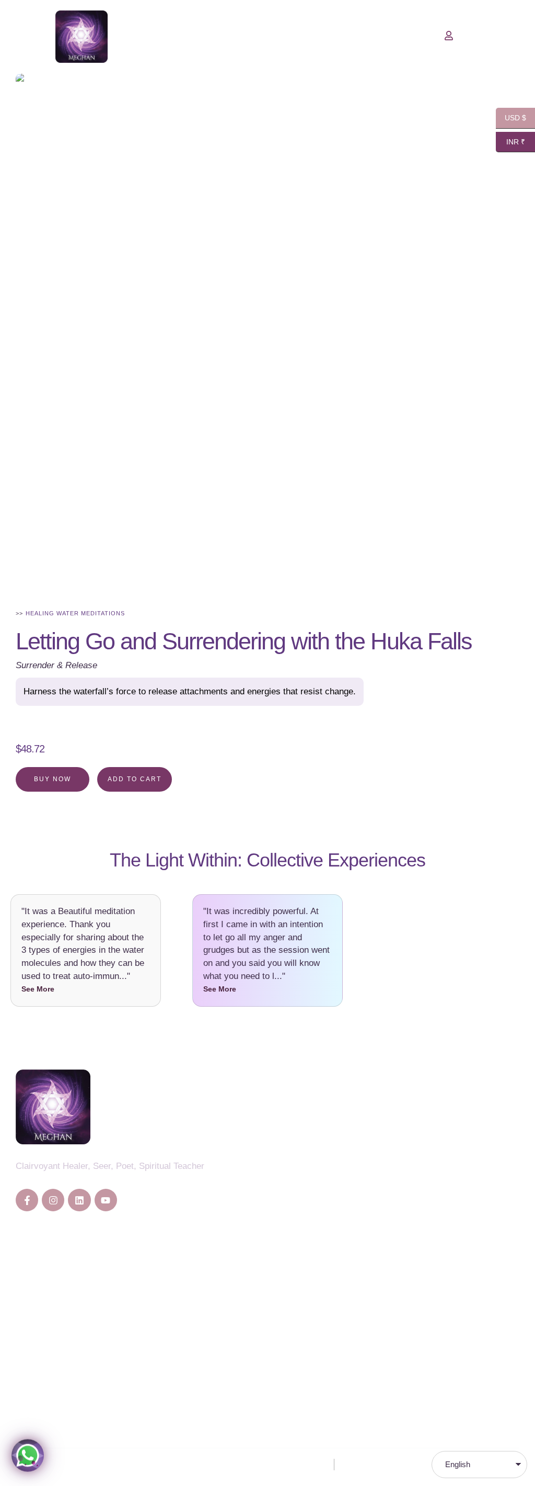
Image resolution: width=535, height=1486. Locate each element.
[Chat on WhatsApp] (27, 1455)
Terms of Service (374, 1464)
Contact (31, 1336)
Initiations (316, 1221)
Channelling (320, 1125)
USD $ (511, 118)
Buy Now (52, 779)
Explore (30, 1317)
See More (37, 989)
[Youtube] (106, 1200)
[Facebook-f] (27, 1200)
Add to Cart (134, 779)
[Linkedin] (79, 1200)
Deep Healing (324, 1145)
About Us (34, 1279)
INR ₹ (510, 142)
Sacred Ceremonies (336, 1202)
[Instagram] (53, 1200)
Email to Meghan (48, 1383)
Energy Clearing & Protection (354, 1164)
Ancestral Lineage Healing (349, 1183)
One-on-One (40, 1298)
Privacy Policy (303, 1464)
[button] (506, 1441)
